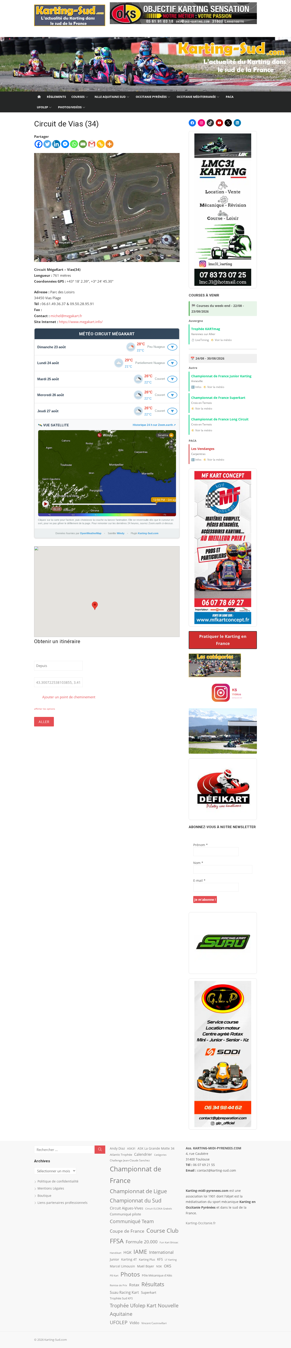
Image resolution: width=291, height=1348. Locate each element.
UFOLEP (42, 107)
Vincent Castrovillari (154, 1323)
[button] (95, 606)
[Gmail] (92, 144)
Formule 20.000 (142, 1241)
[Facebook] (39, 144)
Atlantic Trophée (121, 1155)
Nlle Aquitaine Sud (110, 97)
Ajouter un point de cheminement (68, 697)
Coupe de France (127, 1231)
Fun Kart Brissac (169, 1242)
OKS (167, 1266)
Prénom (200, 845)
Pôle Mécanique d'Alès (157, 1275)
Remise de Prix (118, 1285)
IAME (140, 1251)
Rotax (134, 1284)
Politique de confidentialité (58, 1181)
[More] (109, 144)
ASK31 (131, 1148)
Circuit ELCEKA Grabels (158, 1208)
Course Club (162, 1230)
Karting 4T (129, 1259)
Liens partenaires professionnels (63, 1202)
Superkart (148, 1292)
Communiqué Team (132, 1221)
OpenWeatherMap (90, 533)
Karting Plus (147, 1259)
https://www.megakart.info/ (81, 321)
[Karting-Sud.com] (145, 64)
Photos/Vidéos (70, 107)
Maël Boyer (145, 1266)
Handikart (115, 1252)
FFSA (117, 1241)
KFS (160, 1259)
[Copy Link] (101, 144)
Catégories (160, 1154)
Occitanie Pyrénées (151, 97)
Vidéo (134, 1322)
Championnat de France (135, 1174)
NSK (159, 1266)
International (161, 1252)
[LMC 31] (222, 209)
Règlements (56, 97)
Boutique (44, 1195)
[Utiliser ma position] (86, 666)
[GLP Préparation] (222, 1054)
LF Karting (171, 1259)
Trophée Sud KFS (121, 1298)
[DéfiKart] (222, 789)
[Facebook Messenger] (65, 144)
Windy (120, 533)
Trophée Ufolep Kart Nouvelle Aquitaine (144, 1309)
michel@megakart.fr (66, 316)
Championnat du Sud (135, 1200)
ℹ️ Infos (196, 387)
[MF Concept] (222, 547)
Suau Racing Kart (124, 1292)
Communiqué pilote (125, 1214)
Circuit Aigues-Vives (126, 1208)
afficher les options (44, 708)
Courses (78, 97)
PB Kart (114, 1275)
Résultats (152, 1284)
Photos (130, 1274)
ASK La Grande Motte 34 (156, 1148)
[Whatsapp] (74, 144)
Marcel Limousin (122, 1266)
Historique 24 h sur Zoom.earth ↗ (154, 425)
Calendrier (143, 1154)
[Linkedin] (56, 144)
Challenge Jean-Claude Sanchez (130, 1160)
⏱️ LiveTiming (200, 340)
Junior (114, 1259)
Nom (198, 863)
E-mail (199, 880)
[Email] (83, 144)
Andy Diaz (117, 1148)
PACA (229, 97)
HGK (127, 1252)
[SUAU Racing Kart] (222, 943)
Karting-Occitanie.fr (201, 1223)
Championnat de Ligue (138, 1191)
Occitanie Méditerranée (196, 97)
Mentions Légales (51, 1188)
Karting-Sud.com (148, 533)
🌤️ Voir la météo (221, 340)
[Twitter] (47, 144)
